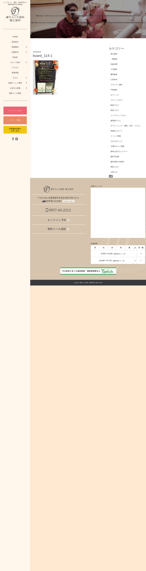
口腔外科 (114, 79)
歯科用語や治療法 (117, 162)
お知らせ (114, 172)
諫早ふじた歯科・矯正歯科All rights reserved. (91, 282)
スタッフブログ (117, 100)
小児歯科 (114, 69)
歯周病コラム (116, 121)
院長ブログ (115, 110)
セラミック (115, 95)
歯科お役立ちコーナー (119, 151)
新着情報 (15, 73)
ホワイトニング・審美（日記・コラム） (126, 126)
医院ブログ (115, 105)
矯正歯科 (114, 54)
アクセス (15, 67)
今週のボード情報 (117, 146)
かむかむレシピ (117, 141)
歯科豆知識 (115, 156)
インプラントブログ (118, 115)
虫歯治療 (114, 64)
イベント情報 (116, 136)
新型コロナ (115, 167)
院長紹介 (15, 42)
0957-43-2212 (59, 210)
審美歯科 (114, 74)
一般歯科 (114, 59)
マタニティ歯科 (117, 85)
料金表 (15, 57)
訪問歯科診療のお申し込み (15, 130)
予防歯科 (114, 90)
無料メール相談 (15, 93)
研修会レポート (117, 131)
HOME (15, 37)
